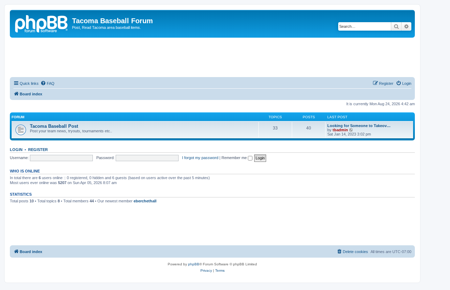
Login (16, 149)
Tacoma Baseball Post (54, 126)
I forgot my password (200, 158)
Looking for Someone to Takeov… (359, 126)
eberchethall (145, 201)
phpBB (193, 264)
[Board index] (42, 23)
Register (38, 149)
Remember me (234, 158)
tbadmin (340, 130)
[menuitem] (47, 83)
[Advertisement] (212, 57)
